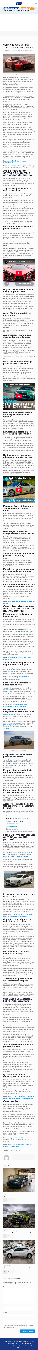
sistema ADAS (18, 725)
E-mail (5, 1312)
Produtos (15, 1345)
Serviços (21, 1345)
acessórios (14, 813)
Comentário (6, 1286)
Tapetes (8, 821)
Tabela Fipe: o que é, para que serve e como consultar (17, 1268)
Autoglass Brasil (16, 50)
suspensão (16, 763)
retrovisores (9, 714)
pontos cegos (8, 725)
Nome (5, 1306)
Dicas (10, 1345)
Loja (6, 1345)
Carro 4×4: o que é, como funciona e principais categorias (18, 1232)
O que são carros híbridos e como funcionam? (15, 1196)
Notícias (19, 1347)
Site (4, 1319)
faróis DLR (11, 856)
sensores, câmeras (22, 856)
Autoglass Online (16, 166)
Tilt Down (6, 728)
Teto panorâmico (11, 826)
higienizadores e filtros (17, 1138)
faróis (7, 688)
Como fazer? (28, 1345)
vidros (13, 671)
